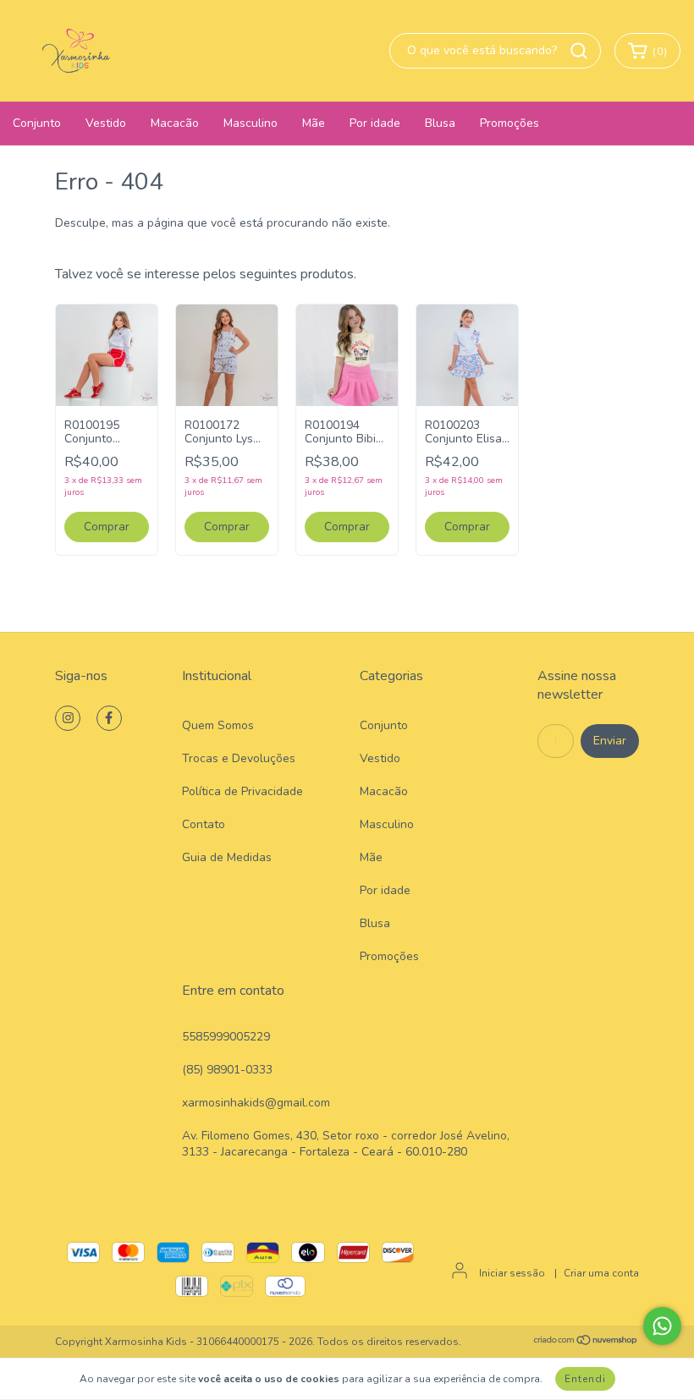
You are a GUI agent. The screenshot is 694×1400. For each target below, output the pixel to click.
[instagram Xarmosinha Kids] (67, 718)
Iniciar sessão (512, 1273)
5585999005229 (226, 1037)
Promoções (509, 123)
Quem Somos (218, 725)
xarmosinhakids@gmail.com (256, 1103)
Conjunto (37, 123)
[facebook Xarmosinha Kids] (109, 718)
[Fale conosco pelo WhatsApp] (662, 1326)
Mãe (313, 123)
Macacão (175, 123)
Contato (203, 824)
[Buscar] (579, 51)
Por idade (375, 123)
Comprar (106, 527)
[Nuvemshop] (586, 1342)
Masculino (250, 123)
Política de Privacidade (242, 791)
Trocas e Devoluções (238, 758)
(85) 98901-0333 (227, 1070)
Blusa (440, 123)
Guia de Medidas (227, 857)
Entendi (585, 1379)
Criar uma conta (601, 1273)
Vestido (105, 123)
